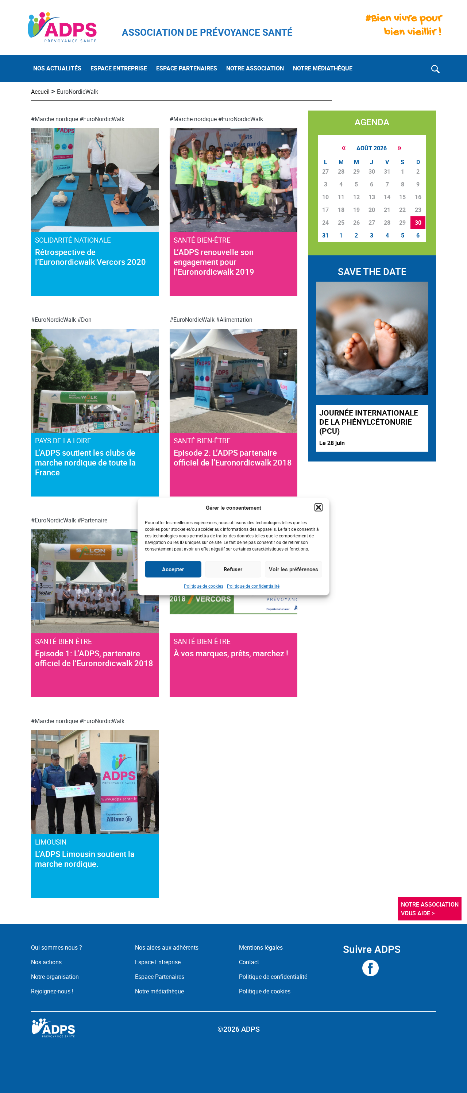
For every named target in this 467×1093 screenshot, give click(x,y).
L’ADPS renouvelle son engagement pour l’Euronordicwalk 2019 (214, 261)
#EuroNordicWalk (102, 119)
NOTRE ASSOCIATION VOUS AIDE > (430, 908)
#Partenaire (92, 520)
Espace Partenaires (159, 977)
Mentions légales (261, 947)
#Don (84, 320)
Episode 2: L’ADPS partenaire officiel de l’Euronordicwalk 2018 (233, 457)
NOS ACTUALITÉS (57, 68)
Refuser (233, 569)
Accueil (40, 92)
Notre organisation (55, 977)
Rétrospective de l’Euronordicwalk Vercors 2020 (90, 256)
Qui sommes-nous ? (56, 947)
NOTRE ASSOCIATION (255, 68)
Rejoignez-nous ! (52, 991)
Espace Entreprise (158, 962)
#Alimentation (234, 320)
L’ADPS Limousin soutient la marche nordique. (85, 858)
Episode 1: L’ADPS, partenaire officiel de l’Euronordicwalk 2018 (94, 658)
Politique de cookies (203, 585)
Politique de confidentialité (253, 585)
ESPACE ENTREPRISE (118, 68)
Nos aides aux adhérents (166, 947)
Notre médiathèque (160, 991)
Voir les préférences (293, 569)
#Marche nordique (54, 119)
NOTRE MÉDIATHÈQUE (322, 68)
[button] (318, 507)
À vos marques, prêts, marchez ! (231, 653)
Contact (249, 962)
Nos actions (46, 962)
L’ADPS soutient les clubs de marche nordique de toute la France (85, 462)
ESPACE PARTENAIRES (186, 68)
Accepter (173, 569)
